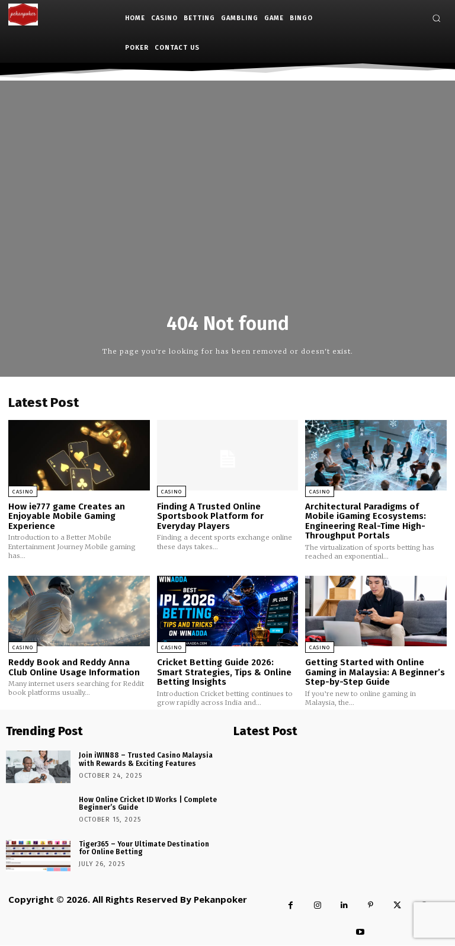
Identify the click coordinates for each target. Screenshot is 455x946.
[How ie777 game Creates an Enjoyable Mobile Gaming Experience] (79, 455)
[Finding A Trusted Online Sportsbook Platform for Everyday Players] (228, 455)
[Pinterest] (370, 905)
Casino (22, 492)
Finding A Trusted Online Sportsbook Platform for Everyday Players (210, 516)
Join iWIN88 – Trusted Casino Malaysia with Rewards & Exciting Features (146, 759)
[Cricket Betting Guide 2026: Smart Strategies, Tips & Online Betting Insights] (228, 611)
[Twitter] (397, 905)
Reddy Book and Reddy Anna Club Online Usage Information (74, 667)
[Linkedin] (344, 905)
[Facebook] (290, 905)
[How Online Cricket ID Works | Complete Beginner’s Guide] (38, 811)
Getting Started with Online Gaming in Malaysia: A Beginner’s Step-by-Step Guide (375, 672)
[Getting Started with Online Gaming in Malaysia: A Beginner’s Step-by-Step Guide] (376, 611)
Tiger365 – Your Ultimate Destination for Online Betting (144, 848)
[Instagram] (317, 905)
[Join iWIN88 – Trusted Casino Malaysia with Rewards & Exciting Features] (38, 767)
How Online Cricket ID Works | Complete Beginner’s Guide (148, 804)
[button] (436, 18)
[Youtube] (360, 932)
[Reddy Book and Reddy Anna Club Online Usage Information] (79, 611)
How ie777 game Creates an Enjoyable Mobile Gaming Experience (66, 516)
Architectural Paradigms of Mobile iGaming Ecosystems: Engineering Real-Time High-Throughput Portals (365, 521)
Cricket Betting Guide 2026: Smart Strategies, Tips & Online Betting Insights (224, 672)
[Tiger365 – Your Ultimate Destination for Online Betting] (38, 855)
